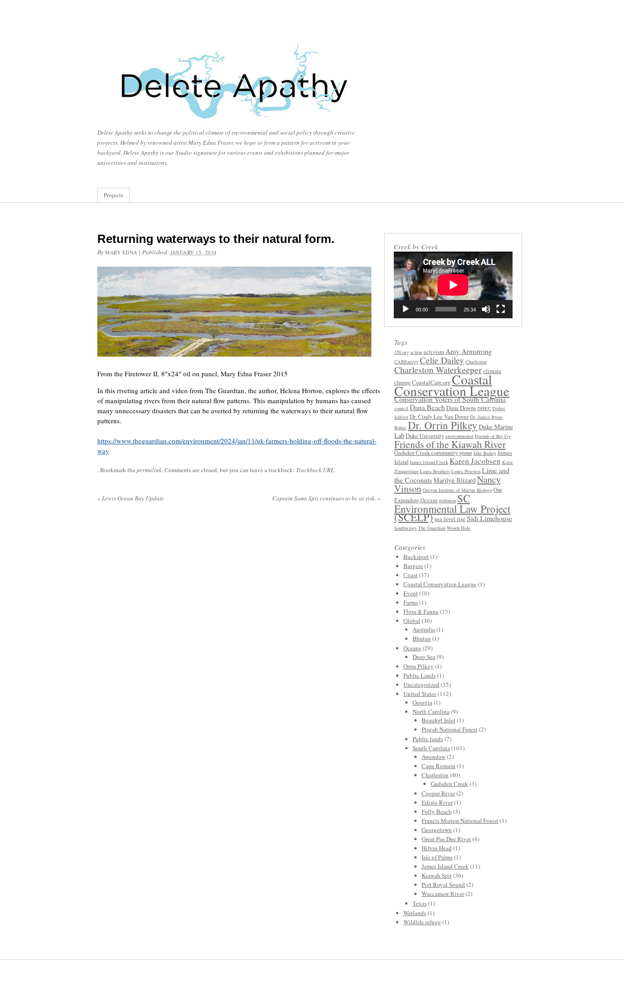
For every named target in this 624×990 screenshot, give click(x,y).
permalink (149, 470)
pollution (447, 500)
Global (411, 620)
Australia (423, 629)
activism (433, 352)
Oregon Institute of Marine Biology (457, 490)
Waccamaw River (443, 894)
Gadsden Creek (449, 783)
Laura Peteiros (466, 471)
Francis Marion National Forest (460, 820)
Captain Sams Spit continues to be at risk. (326, 498)
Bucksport (416, 557)
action (416, 352)
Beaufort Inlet (438, 720)
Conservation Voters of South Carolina (450, 399)
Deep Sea (423, 657)
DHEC (484, 408)
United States (419, 694)
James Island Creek (429, 462)
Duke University (425, 436)
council (401, 408)
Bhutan (421, 638)
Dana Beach (427, 407)
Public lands (427, 739)
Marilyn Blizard (455, 480)
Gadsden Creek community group (433, 453)
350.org (401, 352)
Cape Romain (438, 766)
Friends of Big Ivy (493, 436)
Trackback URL (315, 470)
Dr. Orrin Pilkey (442, 425)
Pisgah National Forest (449, 729)
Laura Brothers (435, 471)
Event (410, 593)
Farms (410, 602)
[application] (453, 285)
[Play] (405, 309)
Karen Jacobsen (475, 461)
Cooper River (438, 793)
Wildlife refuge (422, 922)
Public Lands (419, 675)
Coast (410, 575)
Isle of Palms (437, 857)
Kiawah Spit (437, 875)
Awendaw (433, 757)
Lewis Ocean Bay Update (130, 498)
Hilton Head (437, 848)
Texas (419, 903)
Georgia (422, 702)
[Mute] (486, 309)
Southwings (405, 528)
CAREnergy (406, 361)
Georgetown (437, 830)
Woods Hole (459, 528)
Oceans (412, 648)
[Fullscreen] (500, 309)
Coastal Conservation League (451, 385)
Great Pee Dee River (446, 839)
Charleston (476, 361)
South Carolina (431, 748)
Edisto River (437, 802)
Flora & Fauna (421, 611)
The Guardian (431, 528)
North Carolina (430, 711)
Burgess (413, 566)
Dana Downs (461, 408)
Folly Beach (437, 811)
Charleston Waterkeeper (438, 369)
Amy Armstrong (468, 351)
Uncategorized (421, 684)
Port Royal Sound (443, 884)
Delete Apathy (280, 83)
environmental (459, 436)
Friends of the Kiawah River (450, 444)
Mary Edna (121, 252)
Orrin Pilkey (418, 666)
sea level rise (449, 519)
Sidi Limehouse (489, 518)
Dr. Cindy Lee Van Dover (439, 417)
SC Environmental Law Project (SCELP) (452, 507)
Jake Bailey (484, 453)
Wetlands (414, 913)
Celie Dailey (442, 360)
